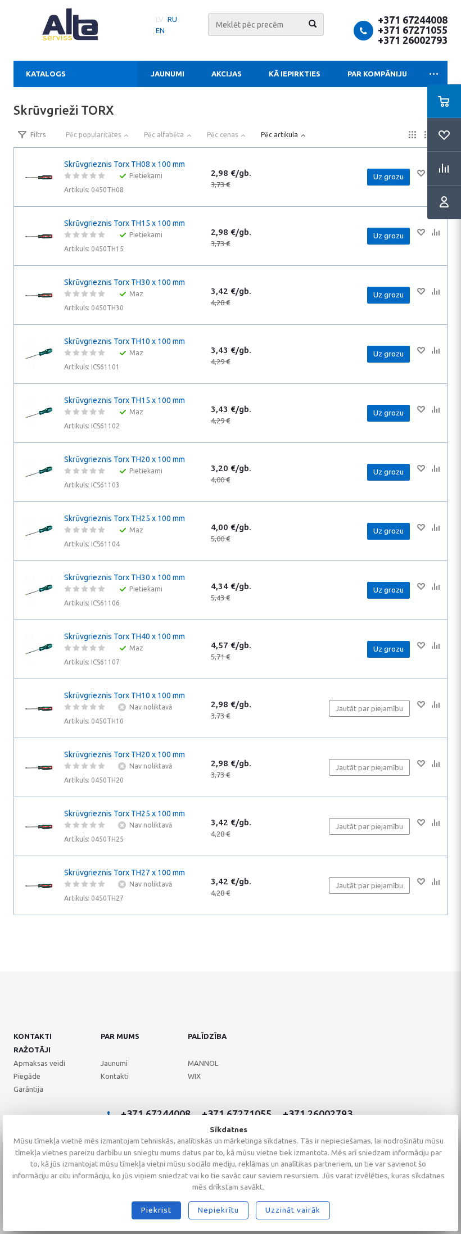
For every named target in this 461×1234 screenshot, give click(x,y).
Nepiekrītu (218, 1209)
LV (160, 19)
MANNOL (203, 1063)
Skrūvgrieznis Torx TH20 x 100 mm (124, 459)
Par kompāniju (377, 74)
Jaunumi (167, 74)
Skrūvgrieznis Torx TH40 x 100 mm (124, 636)
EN (160, 30)
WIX (194, 1076)
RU (172, 19)
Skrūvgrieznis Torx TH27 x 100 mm (124, 872)
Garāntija (28, 1089)
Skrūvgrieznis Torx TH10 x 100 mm (124, 341)
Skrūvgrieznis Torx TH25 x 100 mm (124, 518)
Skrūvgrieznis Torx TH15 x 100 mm (124, 223)
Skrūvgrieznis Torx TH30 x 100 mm (124, 282)
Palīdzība (207, 1036)
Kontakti (32, 1036)
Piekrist (156, 1209)
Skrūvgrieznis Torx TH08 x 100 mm (124, 164)
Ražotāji (32, 1050)
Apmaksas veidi (39, 1063)
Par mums (120, 1036)
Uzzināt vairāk (292, 1209)
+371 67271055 (413, 30)
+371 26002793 (413, 40)
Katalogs (46, 74)
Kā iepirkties (294, 74)
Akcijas (226, 74)
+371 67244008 (413, 20)
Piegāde (26, 1076)
